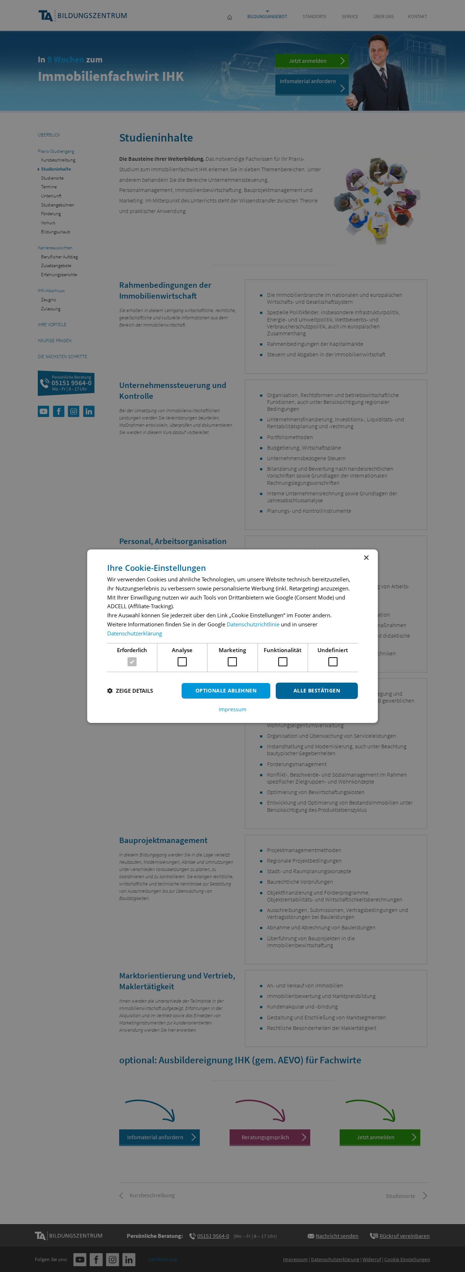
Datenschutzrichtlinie (253, 624)
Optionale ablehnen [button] (225, 690)
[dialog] (232, 636)
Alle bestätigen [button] (317, 690)
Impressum (232, 709)
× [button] (366, 557)
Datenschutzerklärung (134, 633)
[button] (130, 691)
